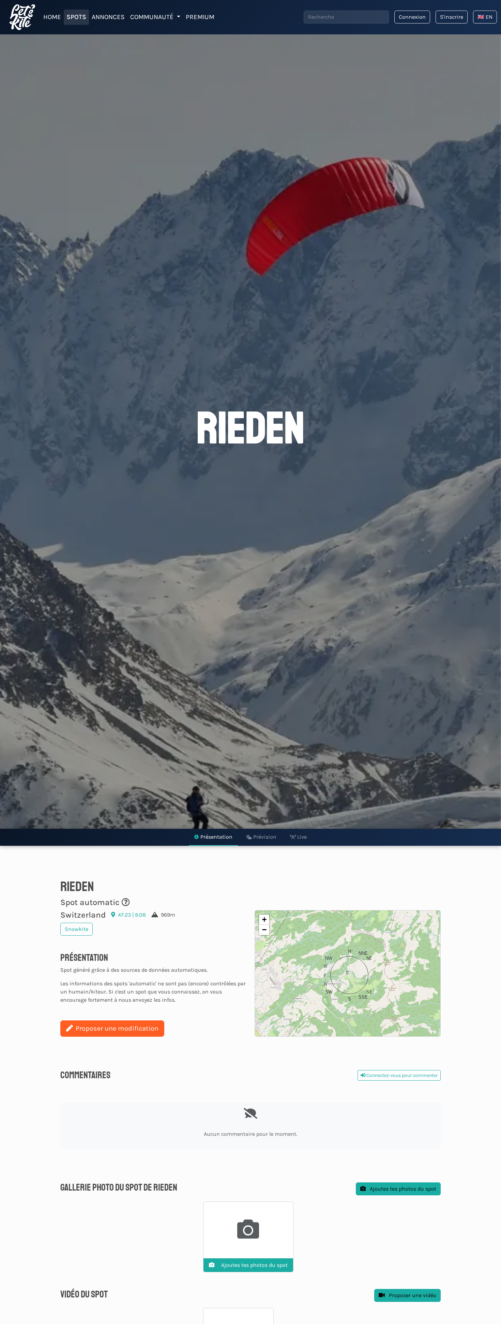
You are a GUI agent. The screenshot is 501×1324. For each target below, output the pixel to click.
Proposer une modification (117, 1028)
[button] (347, 973)
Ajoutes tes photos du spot (402, 1188)
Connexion (412, 17)
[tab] (213, 837)
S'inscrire (451, 17)
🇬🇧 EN (484, 17)
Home (52, 17)
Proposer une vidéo (412, 1295)
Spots (76, 17)
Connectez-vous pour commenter (401, 1075)
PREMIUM (200, 17)
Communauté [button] (152, 17)
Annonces (108, 17)
